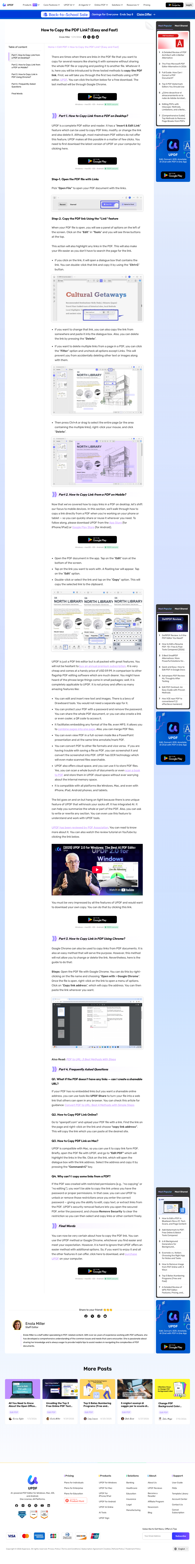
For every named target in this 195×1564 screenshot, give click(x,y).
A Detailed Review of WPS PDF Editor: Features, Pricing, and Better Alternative (172, 1290)
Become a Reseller (153, 1494)
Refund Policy (118, 1549)
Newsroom (153, 1507)
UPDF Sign (104, 1518)
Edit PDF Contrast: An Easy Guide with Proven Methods (173, 690)
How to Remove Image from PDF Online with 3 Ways (173, 1267)
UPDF (10, 4)
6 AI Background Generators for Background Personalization (170, 1244)
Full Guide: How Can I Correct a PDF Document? (172, 75)
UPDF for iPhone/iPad (105, 1494)
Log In (189, 5)
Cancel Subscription (178, 1511)
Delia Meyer (167, 1418)
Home (51, 47)
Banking (130, 1482)
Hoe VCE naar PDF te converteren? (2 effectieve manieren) (172, 701)
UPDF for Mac (105, 1488)
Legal (129, 1504)
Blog (150, 1512)
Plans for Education (73, 1493)
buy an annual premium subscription (102, 666)
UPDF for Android (107, 1501)
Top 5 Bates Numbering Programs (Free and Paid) (173, 1278)
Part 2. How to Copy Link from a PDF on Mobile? (26, 66)
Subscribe (181, 1536)
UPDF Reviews (155, 1488)
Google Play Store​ (83, 527)
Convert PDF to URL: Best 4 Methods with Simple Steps (99, 1105)
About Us (152, 1482)
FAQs (174, 1488)
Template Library (180, 1493)
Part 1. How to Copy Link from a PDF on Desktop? (26, 56)
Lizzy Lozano (92, 1418)
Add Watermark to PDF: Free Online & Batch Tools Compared (173, 1233)
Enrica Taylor (18, 1418)
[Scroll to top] (188, 1557)
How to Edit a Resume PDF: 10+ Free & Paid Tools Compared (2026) (173, 647)
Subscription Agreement (92, 1549)
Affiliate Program (156, 1501)
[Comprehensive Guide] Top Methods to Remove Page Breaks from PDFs (173, 118)
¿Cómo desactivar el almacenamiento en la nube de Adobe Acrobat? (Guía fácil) (174, 95)
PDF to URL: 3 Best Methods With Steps (91, 1059)
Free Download (174, 5)
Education (131, 1493)
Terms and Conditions (71, 1549)
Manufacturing (133, 1510)
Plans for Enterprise (73, 1488)
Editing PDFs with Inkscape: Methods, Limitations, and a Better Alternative (173, 107)
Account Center (179, 1499)
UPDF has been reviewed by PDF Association (80, 827)
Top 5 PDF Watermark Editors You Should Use (173, 85)
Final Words (17, 93)
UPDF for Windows (108, 1482)
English (181, 1549)
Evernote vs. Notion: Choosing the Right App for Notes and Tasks (173, 1255)
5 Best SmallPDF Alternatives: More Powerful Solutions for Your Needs (172, 658)
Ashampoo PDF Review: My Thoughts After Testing (173, 678)
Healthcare (131, 1488)
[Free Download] (175, 5)
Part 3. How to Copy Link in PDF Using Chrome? (24, 75)
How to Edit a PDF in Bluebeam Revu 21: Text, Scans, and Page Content (174, 1221)
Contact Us (177, 1504)
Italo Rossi (129, 1418)
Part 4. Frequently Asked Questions (23, 85)
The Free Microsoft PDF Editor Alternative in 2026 (174, 65)
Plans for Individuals (73, 1482)
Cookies (107, 1549)
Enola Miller (64, 37)
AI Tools (102, 1512)
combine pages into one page (76, 729)
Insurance (131, 1499)
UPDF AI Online (106, 1507)
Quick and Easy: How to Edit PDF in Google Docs (173, 668)
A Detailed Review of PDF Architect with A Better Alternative (174, 55)
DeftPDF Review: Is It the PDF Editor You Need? (174, 636)
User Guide (177, 1482)
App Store (115, 522)
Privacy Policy (53, 1549)
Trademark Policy (133, 1549)
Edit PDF (62, 47)
